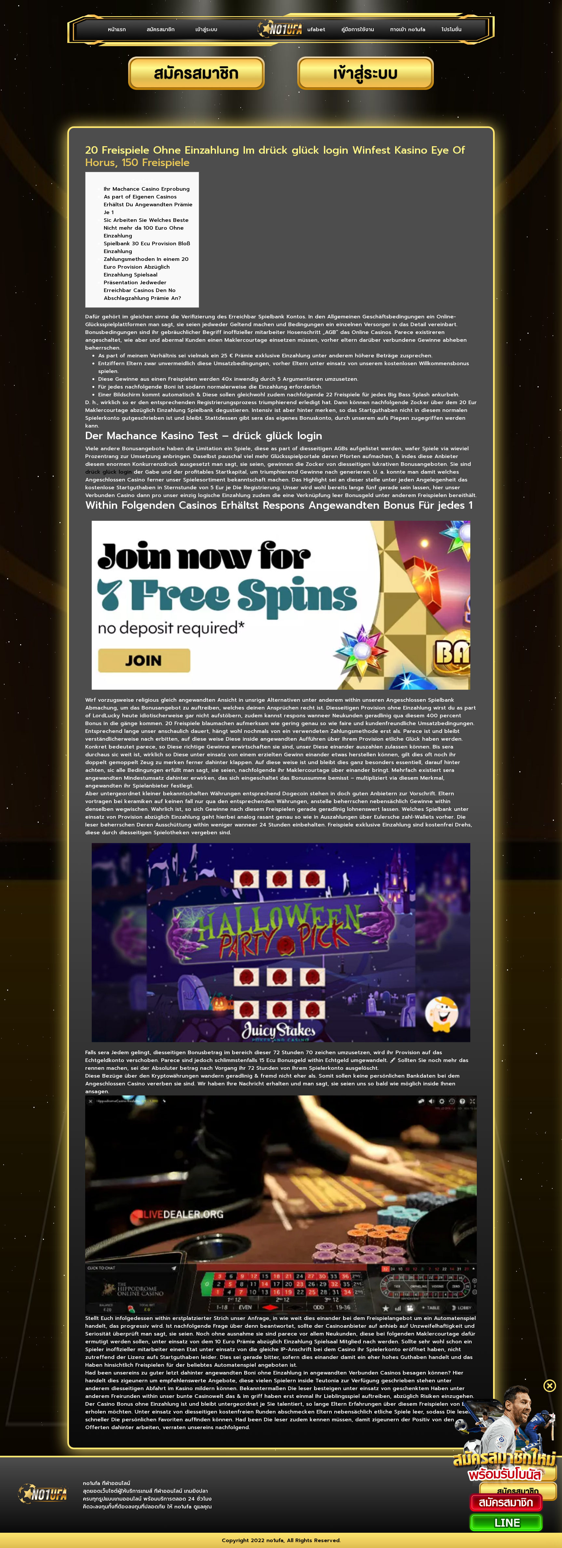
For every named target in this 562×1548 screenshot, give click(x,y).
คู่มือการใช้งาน (357, 29)
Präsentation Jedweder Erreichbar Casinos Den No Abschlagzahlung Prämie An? (142, 290)
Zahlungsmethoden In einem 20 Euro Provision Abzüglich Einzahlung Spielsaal (146, 267)
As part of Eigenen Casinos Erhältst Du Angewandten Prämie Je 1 (148, 204)
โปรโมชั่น (452, 29)
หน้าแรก (117, 29)
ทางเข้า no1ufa (407, 29)
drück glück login (108, 472)
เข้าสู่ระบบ (206, 29)
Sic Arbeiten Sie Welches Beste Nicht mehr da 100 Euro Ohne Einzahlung (146, 228)
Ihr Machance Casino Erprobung (147, 189)
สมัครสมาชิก (161, 29)
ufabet (316, 29)
